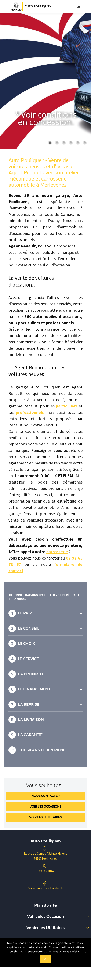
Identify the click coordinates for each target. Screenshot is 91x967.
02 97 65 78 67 (45, 871)
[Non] (86, 952)
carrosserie (57, 551)
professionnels (30, 412)
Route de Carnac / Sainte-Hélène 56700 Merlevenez (45, 856)
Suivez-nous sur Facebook (45, 888)
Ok (45, 958)
